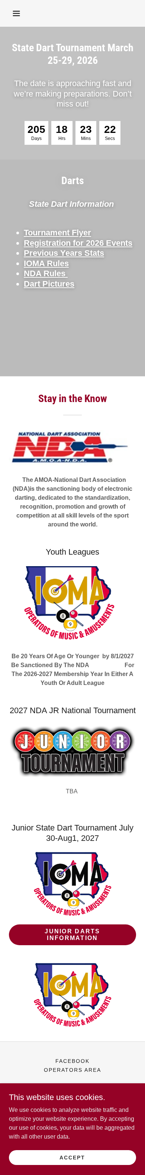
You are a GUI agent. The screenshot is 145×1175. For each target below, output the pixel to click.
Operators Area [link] (72, 1070)
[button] (16, 13)
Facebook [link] (72, 1061)
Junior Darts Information (72, 934)
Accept (72, 1157)
